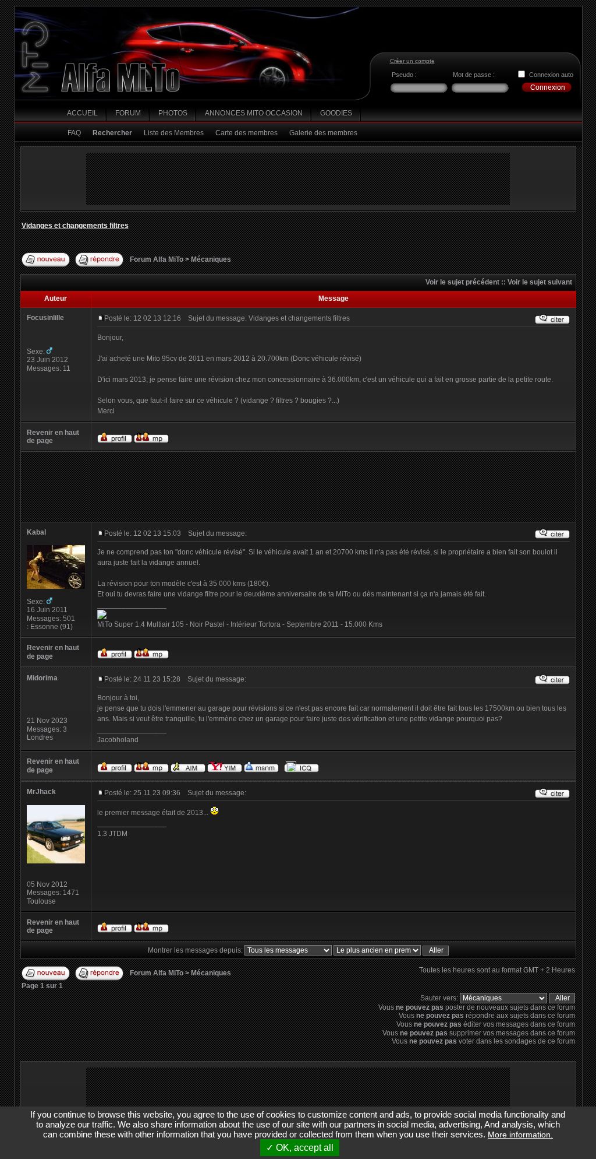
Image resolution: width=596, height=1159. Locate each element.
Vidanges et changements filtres (75, 226)
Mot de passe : (474, 74)
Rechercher (112, 133)
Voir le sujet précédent (462, 282)
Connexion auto (551, 74)
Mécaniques (211, 259)
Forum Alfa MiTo (157, 259)
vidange (442, 719)
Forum (128, 113)
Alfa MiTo (121, 77)
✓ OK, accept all (300, 1148)
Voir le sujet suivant (540, 282)
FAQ (74, 133)
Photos (172, 113)
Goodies (336, 113)
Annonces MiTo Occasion (254, 113)
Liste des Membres (174, 133)
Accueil (82, 113)
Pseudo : (404, 74)
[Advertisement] (298, 179)
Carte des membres (246, 133)
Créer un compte (412, 61)
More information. (520, 1134)
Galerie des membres (323, 133)
